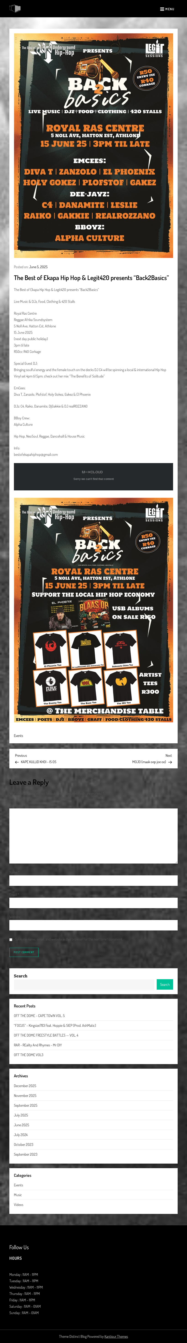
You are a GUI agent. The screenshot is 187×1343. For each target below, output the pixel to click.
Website (14, 917)
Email (14, 894)
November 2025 (25, 1095)
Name (14, 872)
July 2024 (21, 1134)
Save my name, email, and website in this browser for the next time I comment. (69, 939)
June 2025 (21, 1125)
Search (20, 976)
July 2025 (21, 1115)
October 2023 (23, 1144)
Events (18, 735)
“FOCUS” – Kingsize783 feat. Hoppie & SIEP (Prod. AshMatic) (55, 1025)
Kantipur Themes (116, 1336)
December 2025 (25, 1085)
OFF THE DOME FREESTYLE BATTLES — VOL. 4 (46, 1035)
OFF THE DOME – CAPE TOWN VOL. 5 (39, 1015)
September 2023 (25, 1154)
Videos (18, 1204)
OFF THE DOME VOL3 (28, 1054)
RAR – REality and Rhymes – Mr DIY (38, 1045)
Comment (17, 805)
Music (18, 1195)
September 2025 (25, 1105)
